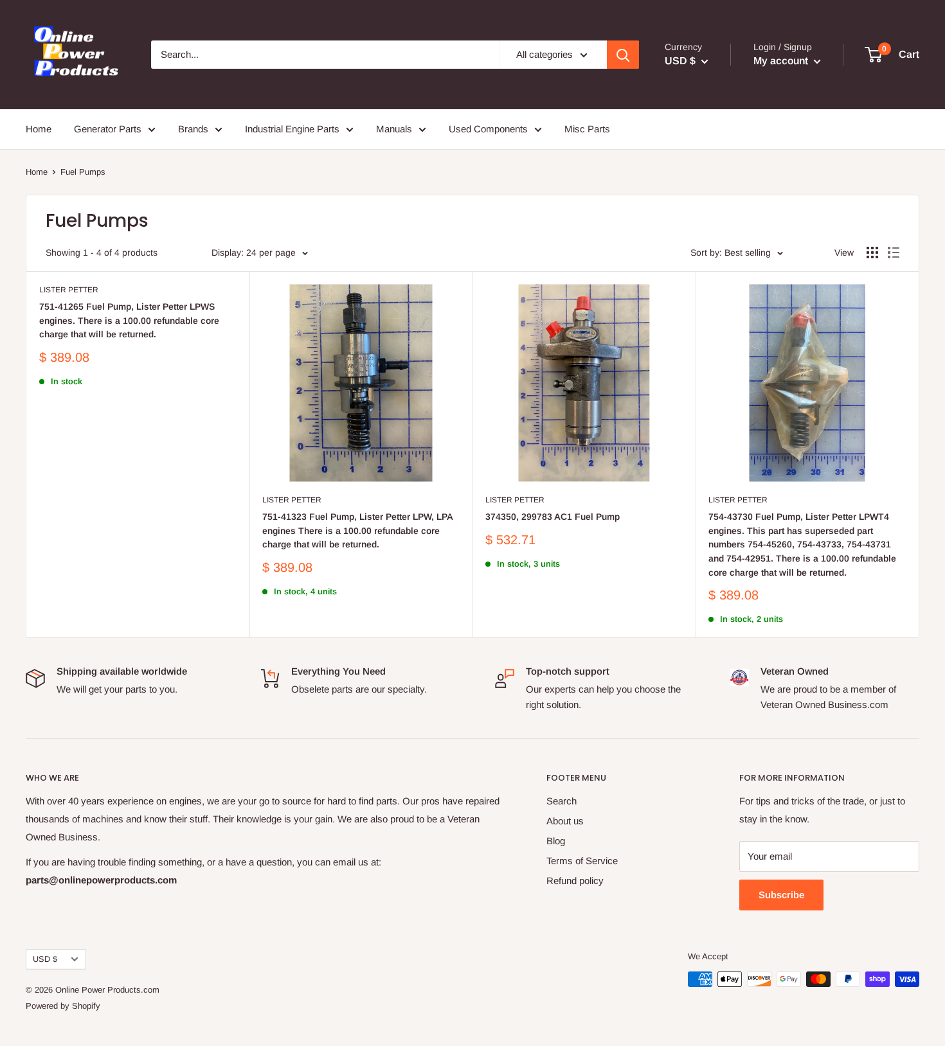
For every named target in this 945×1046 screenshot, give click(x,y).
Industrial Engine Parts (292, 128)
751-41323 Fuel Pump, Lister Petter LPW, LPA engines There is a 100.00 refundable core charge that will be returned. (357, 530)
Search (561, 800)
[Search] (623, 54)
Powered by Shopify (63, 1006)
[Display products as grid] (872, 252)
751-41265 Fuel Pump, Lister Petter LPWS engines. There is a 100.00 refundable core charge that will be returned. (129, 320)
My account (782, 60)
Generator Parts (107, 128)
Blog (555, 840)
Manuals (394, 128)
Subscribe (781, 894)
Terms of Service (582, 860)
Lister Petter (68, 289)
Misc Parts (587, 128)
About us (565, 820)
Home (38, 128)
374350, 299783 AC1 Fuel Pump (552, 516)
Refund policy (575, 880)
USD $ (45, 959)
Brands (193, 128)
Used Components (488, 128)
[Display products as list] (893, 252)
